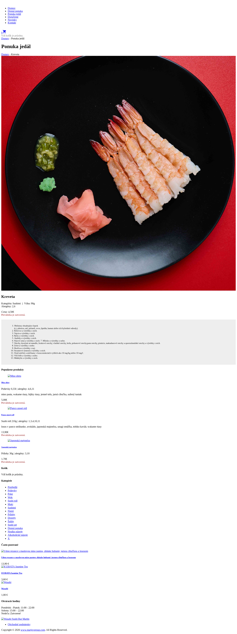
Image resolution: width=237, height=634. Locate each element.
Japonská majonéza (9, 447)
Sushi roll (12, 500)
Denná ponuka (15, 11)
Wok (10, 497)
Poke (10, 494)
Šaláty (11, 521)
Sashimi (12, 507)
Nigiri (11, 511)
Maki (10, 504)
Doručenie (13, 16)
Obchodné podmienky (19, 624)
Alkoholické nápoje (18, 535)
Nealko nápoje (15, 531)
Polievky (12, 490)
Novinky (12, 19)
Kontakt (12, 22)
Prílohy (11, 514)
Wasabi (4, 588)
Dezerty (12, 517)
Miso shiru (5, 382)
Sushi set (12, 524)
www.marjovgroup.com (33, 630)
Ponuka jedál (14, 14)
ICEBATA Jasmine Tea (11, 573)
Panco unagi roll (7, 415)
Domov (11, 8)
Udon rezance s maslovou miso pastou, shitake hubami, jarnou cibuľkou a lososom (38, 557)
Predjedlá (12, 487)
